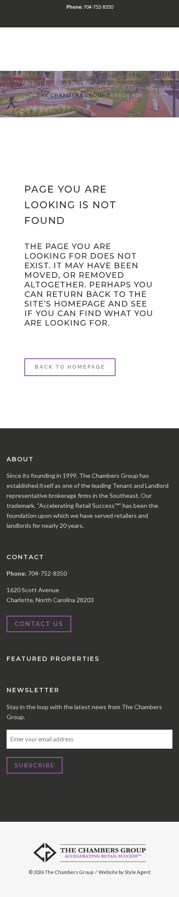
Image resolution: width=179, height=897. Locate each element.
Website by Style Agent (125, 872)
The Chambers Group (71, 95)
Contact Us (38, 623)
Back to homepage (70, 367)
